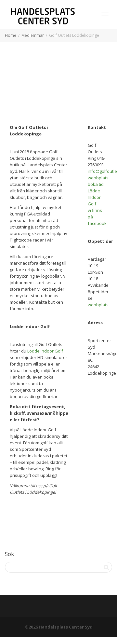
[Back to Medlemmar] (58, 607)
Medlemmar (32, 35)
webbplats (98, 178)
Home (10, 35)
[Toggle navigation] (105, 14)
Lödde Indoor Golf (45, 351)
